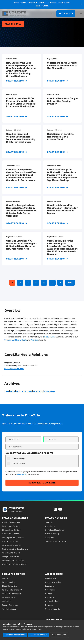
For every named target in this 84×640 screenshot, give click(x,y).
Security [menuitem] (48, 522)
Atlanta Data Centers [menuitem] (11, 522)
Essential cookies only (15, 635)
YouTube (34, 340)
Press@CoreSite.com (14, 369)
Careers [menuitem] (48, 594)
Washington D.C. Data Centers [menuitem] (14, 564)
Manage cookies (59, 635)
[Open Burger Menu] (81, 13)
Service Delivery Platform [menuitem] (55, 541)
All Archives (49, 391)
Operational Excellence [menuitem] (54, 530)
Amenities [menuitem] (49, 538)
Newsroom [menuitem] (49, 605)
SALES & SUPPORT (54, 619)
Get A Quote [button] (66, 13)
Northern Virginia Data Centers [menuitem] (15, 549)
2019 (18, 391)
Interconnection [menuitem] (9, 582)
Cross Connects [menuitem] (8, 597)
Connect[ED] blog (11, 340)
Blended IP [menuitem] (6, 601)
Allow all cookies (38, 635)
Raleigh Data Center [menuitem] (10, 557)
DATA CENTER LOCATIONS (15, 518)
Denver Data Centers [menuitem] (10, 534)
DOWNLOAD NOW (42, 6)
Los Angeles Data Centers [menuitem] (13, 538)
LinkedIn (23, 340)
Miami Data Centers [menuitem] (10, 541)
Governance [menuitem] (50, 590)
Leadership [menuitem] (49, 586)
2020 (12, 391)
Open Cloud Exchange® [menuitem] (12, 590)
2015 (41, 391)
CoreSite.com (49, 337)
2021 (6, 391)
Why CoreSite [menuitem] (50, 578)
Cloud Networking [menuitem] (9, 586)
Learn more (37, 629)
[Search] (52, 13)
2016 (35, 391)
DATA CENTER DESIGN (56, 518)
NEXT (70, 283)
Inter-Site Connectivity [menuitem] (11, 594)
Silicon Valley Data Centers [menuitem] (13, 560)
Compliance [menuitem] (50, 526)
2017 (29, 391)
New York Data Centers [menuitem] (11, 545)
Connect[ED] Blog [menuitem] (52, 601)
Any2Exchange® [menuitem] (9, 609)
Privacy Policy (22, 474)
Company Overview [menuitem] (53, 582)
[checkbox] (42, 461)
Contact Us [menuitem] (50, 597)
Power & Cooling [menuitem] (52, 534)
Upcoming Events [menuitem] (52, 609)
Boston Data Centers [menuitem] (10, 526)
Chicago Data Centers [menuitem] (11, 530)
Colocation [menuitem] (6, 578)
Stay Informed (12, 24)
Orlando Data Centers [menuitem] (11, 553)
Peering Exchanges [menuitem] (10, 605)
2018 (24, 391)
